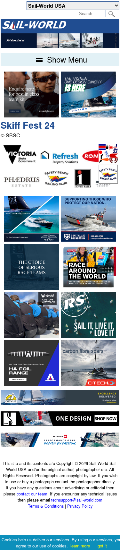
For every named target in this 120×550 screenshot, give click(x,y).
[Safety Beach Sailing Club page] (108, 181)
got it (102, 546)
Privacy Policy (79, 506)
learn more (80, 546)
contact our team (32, 494)
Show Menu (66, 59)
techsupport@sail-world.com (76, 500)
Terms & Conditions (46, 506)
